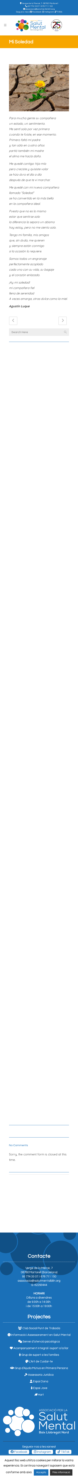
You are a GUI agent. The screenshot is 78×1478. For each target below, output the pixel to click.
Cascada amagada (24, 434)
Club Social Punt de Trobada (41, 1328)
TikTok (59, 12)
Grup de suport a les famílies (40, 1354)
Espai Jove (40, 1388)
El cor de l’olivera (25, 744)
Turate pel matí (22, 1002)
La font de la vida (24, 692)
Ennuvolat (18, 899)
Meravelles (19, 589)
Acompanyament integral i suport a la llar (40, 1348)
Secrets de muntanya (27, 382)
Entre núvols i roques (28, 537)
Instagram (49, 12)
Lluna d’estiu (20, 485)
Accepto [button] (41, 1472)
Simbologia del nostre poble (33, 795)
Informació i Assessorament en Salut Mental (41, 1334)
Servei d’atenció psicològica (41, 1341)
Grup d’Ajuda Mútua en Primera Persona (41, 1368)
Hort (40, 1394)
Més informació (61, 1472)
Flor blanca (20, 640)
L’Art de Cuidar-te (40, 1361)
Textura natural (23, 1105)
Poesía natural (22, 950)
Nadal (15, 1054)
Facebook (36, 12)
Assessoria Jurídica (40, 1374)
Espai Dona (40, 1381)
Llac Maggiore (21, 847)
